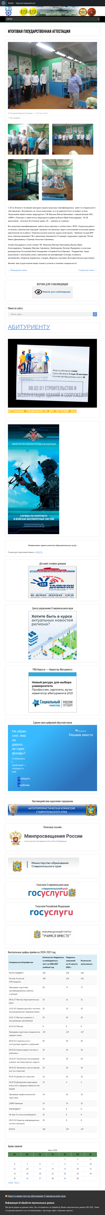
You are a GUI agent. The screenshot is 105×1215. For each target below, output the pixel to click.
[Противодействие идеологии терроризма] (52, 815)
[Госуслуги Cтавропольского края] (52, 893)
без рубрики (15, 118)
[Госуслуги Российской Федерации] (52, 914)
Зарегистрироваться (25, 3)
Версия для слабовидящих (56, 292)
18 (15, 1174)
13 (40, 1169)
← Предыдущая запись (17, 270)
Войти (11, 3)
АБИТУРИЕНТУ (29, 327)
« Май (10, 1183)
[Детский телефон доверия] (52, 582)
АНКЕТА (39, 552)
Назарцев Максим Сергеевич (21, 113)
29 (65, 1178)
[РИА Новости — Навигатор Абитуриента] (52, 692)
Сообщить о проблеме (19, 782)
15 (65, 1169)
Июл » (17, 1183)
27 (40, 1178)
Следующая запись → (87, 270)
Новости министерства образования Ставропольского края (37, 1196)
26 (27, 1178)
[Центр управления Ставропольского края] (52, 635)
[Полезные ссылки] (46, 846)
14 (53, 1169)
